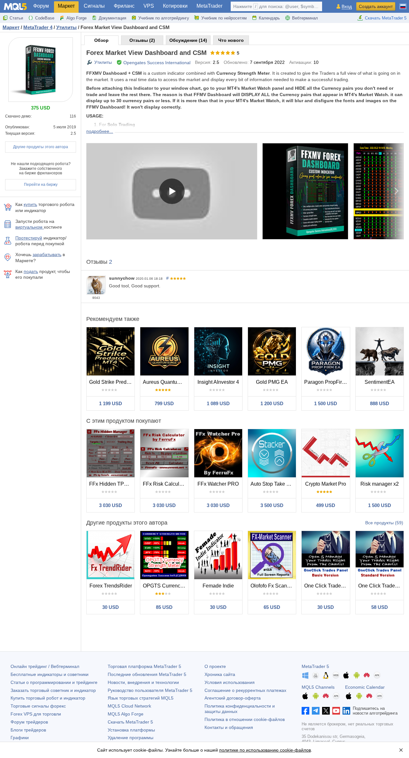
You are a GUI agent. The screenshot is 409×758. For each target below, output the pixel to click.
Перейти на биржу (41, 184)
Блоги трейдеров (28, 729)
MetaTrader (209, 6)
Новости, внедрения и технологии (143, 682)
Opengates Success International (156, 62)
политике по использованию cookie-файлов (265, 750)
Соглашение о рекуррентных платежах (245, 690)
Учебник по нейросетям (224, 18)
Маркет (66, 6)
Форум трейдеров (29, 721)
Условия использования (229, 682)
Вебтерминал (305, 18)
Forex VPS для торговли (36, 713)
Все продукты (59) (384, 522)
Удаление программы (130, 737)
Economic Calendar (365, 687)
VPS (148, 6)
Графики (20, 737)
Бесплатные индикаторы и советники (50, 674)
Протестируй (28, 237)
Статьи (16, 18)
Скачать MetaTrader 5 (385, 18)
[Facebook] (305, 711)
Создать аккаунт (376, 6)
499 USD (325, 505)
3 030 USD (110, 505)
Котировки (175, 6)
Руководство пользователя (150, 690)
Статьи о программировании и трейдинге (54, 682)
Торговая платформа (144, 666)
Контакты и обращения (228, 727)
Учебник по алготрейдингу (163, 18)
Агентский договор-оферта (232, 698)
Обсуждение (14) (188, 40)
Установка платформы (131, 729)
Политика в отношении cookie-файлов (244, 719)
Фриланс (124, 6)
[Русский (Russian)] (402, 4)
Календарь (269, 18)
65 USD (272, 607)
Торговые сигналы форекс (38, 706)
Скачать (130, 721)
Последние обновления (147, 674)
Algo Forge (76, 18)
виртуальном (29, 227)
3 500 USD (271, 505)
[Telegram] (316, 711)
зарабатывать (47, 254)
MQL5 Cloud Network (129, 706)
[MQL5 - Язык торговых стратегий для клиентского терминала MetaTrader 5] (15, 6)
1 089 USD (218, 403)
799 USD (164, 403)
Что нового (231, 40)
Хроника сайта (219, 674)
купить (30, 204)
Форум (41, 6)
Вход (347, 6)
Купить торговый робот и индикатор (48, 698)
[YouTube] (336, 711)
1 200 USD (271, 403)
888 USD (379, 403)
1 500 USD (325, 403)
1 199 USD (110, 403)
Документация (112, 18)
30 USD (110, 607)
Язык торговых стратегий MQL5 (141, 698)
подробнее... (99, 131)
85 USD (164, 607)
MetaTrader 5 (315, 666)
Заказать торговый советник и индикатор (53, 690)
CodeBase (44, 18)
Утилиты (103, 62)
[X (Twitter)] (326, 711)
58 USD (379, 607)
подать (31, 271)
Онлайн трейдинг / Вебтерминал (45, 666)
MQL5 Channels (318, 687)
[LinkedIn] (346, 711)
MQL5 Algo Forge (125, 713)
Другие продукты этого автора (40, 147)
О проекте (215, 666)
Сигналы (94, 6)
